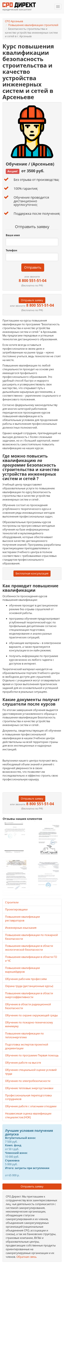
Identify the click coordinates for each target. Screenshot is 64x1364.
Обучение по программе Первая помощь (32, 1055)
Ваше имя (13, 235)
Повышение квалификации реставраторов (22, 918)
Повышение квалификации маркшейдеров (22, 970)
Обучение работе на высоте (23, 1062)
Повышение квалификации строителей (33, 25)
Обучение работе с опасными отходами (30, 1106)
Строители (12, 902)
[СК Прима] (47, 876)
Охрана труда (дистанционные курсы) (29, 986)
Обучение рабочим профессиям (26, 979)
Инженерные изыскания (20, 928)
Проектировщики (16, 909)
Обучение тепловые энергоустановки (29, 1088)
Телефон (11, 250)
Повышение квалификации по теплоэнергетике (24, 1035)
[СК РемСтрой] (47, 839)
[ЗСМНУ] (16, 876)
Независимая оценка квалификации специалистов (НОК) (28, 1115)
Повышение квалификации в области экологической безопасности (29, 947)
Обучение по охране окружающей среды (31, 1015)
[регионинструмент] (16, 837)
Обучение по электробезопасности (27, 1081)
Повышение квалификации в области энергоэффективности (29, 995)
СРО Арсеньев (14, 21)
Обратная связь (26, 1257)
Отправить (32, 267)
